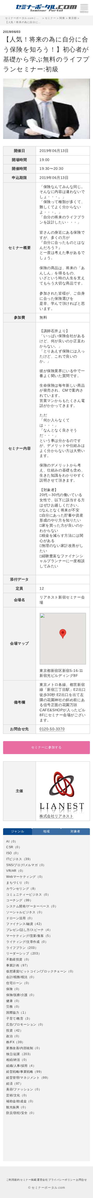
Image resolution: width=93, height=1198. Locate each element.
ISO (9, 853)
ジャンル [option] (17, 831)
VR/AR (11, 871)
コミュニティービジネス (24, 894)
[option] (46, 977)
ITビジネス (14, 859)
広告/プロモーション (21, 1024)
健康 (9, 1001)
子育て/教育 (15, 1018)
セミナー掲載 (28, 1179)
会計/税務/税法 (17, 977)
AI (7, 841)
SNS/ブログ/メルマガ (22, 865)
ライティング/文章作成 (23, 942)
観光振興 (12, 1107)
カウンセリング (17, 888)
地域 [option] (46, 831)
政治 (9, 1036)
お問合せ (81, 1179)
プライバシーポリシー (61, 1179)
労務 (9, 1006)
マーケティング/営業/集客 (25, 936)
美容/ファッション (19, 1089)
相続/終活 (13, 1060)
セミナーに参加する (46, 747)
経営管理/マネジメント (23, 1077)
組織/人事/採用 (17, 1066)
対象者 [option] (75, 831)
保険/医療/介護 (17, 995)
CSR (9, 847)
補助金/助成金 (16, 1101)
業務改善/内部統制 (19, 1048)
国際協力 (12, 1012)
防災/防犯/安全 (17, 1113)
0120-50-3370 (52, 729)
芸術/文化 (13, 1095)
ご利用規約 (13, 1179)
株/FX (10, 1042)
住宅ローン (14, 983)
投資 (9, 1030)
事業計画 (12, 965)
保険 (9, 989)
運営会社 (42, 1179)
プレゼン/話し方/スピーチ (25, 930)
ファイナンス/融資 (19, 924)
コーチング (14, 900)
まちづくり (14, 882)
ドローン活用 (16, 918)
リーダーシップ (17, 953)
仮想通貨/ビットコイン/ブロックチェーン (36, 971)
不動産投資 (14, 959)
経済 (9, 1083)
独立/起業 (13, 1054)
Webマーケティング (21, 877)
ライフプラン (16, 948)
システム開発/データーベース (27, 906)
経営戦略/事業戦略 (19, 1072)
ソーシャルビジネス (20, 912)
